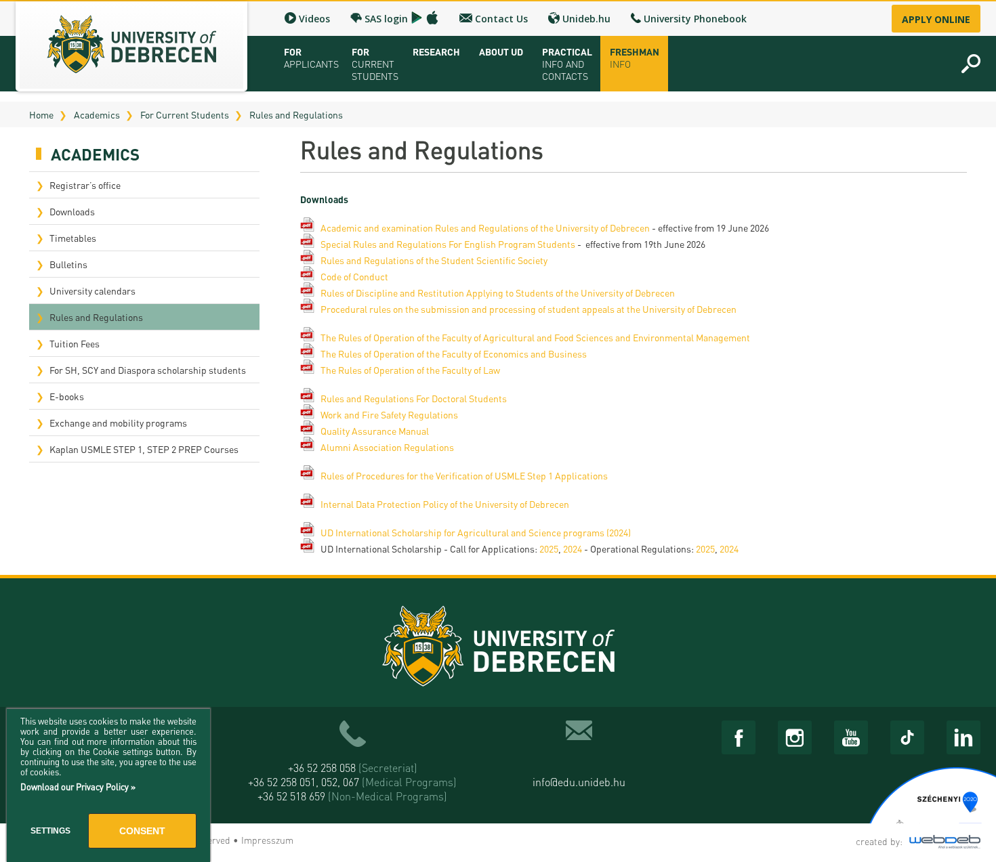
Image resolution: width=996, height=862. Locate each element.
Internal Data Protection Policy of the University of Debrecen (444, 504)
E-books (66, 396)
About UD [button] (501, 51)
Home (41, 114)
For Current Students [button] (375, 63)
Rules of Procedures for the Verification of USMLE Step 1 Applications (464, 475)
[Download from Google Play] (416, 17)
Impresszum (267, 840)
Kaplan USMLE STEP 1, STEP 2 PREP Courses (143, 449)
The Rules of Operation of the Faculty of (401, 337)
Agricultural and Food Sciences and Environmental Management (616, 337)
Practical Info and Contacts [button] (567, 63)
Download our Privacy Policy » (78, 786)
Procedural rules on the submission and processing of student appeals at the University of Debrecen (528, 309)
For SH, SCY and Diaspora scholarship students (147, 370)
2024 (572, 548)
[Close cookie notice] (196, 734)
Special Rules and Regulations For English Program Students (447, 244)
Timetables (72, 238)
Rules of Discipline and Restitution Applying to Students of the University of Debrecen (497, 292)
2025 (548, 548)
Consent (142, 830)
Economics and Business (535, 353)
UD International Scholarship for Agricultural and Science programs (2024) (475, 532)
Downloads (72, 211)
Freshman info (634, 57)
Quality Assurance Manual (374, 431)
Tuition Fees (74, 343)
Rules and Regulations (296, 114)
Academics (97, 114)
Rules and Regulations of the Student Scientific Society (433, 260)
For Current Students (184, 114)
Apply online (936, 19)
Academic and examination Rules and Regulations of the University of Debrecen (485, 227)
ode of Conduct (357, 276)
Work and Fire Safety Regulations (389, 414)
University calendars (92, 290)
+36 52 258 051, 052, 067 (352, 782)
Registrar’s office (85, 185)
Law (491, 370)
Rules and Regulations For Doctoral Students (413, 398)
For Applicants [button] (311, 57)
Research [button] (436, 51)
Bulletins (68, 264)
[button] (970, 63)
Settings (50, 831)
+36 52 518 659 (352, 796)
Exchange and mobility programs (118, 422)
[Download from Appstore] (432, 17)
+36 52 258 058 (352, 767)
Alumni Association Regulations (387, 447)
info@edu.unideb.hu (579, 782)
